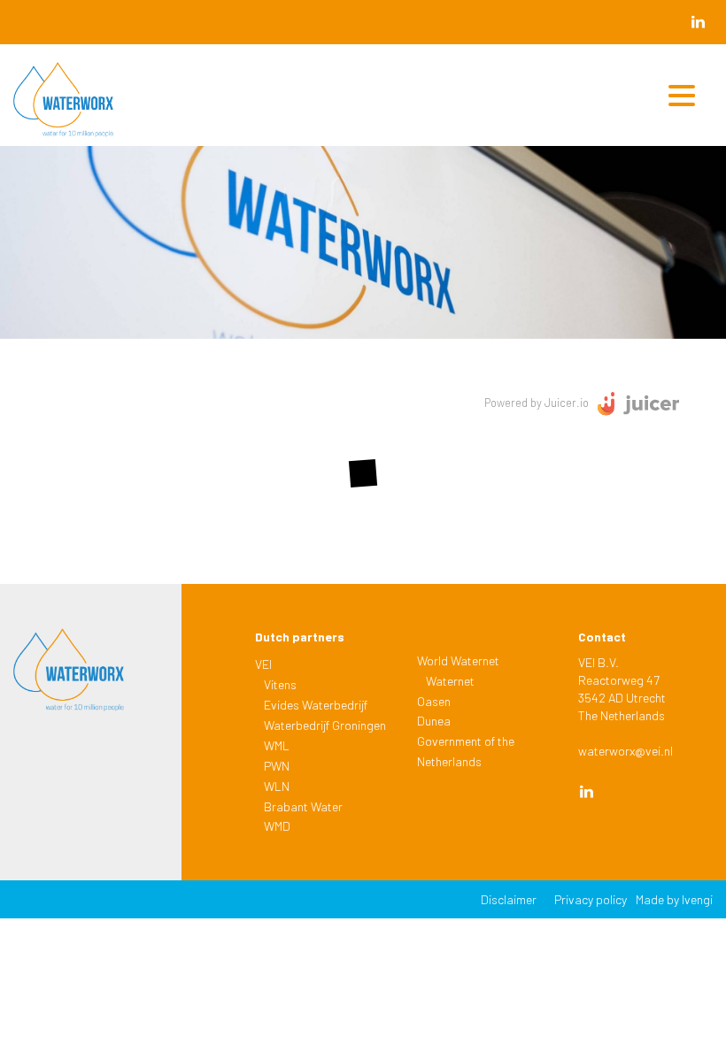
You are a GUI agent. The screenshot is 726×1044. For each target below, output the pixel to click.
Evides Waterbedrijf (315, 704)
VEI (263, 664)
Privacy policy (590, 899)
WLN (277, 786)
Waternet (450, 680)
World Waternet (458, 660)
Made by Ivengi (674, 899)
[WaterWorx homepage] (87, 104)
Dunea (434, 720)
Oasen (434, 701)
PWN (277, 765)
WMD (277, 825)
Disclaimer (509, 899)
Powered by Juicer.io (536, 402)
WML (277, 745)
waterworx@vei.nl (625, 750)
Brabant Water (303, 806)
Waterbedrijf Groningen (325, 725)
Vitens (280, 684)
